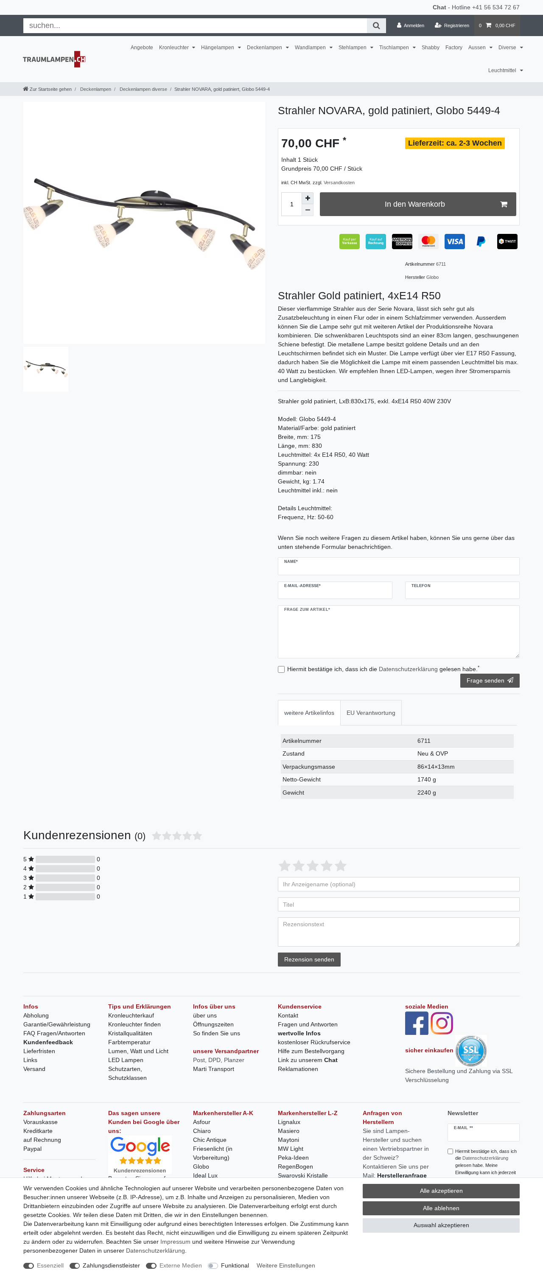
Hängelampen (218, 48)
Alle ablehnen (441, 1208)
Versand (34, 1068)
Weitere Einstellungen (286, 1265)
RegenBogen (295, 1166)
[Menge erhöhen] (307, 198)
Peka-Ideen (293, 1157)
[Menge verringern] (307, 210)
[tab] (309, 712)
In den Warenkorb (415, 204)
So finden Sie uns (216, 1033)
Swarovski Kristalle (303, 1175)
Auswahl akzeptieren (441, 1225)
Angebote (142, 48)
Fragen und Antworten (308, 1024)
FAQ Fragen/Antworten (54, 1033)
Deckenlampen (265, 48)
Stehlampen (353, 48)
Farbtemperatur (129, 1042)
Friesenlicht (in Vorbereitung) (212, 1153)
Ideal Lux (205, 1175)
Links (30, 1060)
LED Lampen (125, 1060)
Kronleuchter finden (134, 1024)
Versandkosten (339, 182)
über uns (205, 1015)
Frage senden (485, 680)
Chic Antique (210, 1139)
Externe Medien (181, 1265)
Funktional (235, 1265)
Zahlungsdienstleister (111, 1265)
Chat (439, 7)
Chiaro (202, 1130)
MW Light (290, 1148)
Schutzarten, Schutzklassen (127, 1073)
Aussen (477, 48)
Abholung (36, 1015)
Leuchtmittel (503, 70)
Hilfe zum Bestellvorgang (311, 1051)
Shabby (430, 48)
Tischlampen (394, 48)
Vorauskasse (40, 1122)
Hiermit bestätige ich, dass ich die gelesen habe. (383, 668)
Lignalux (289, 1122)
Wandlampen (311, 48)
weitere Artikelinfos (309, 712)
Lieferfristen (39, 1051)
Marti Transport (213, 1068)
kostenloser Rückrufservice (314, 1042)
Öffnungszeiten (213, 1024)
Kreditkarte (38, 1130)
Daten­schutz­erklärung (155, 1250)
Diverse (508, 48)
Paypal (32, 1148)
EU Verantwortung (371, 712)
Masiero (288, 1130)
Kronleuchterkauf (131, 1015)
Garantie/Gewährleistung (56, 1024)
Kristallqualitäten (130, 1033)
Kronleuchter (174, 48)
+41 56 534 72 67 (496, 7)
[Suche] (376, 25)
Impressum (175, 1241)
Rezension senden (309, 959)
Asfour (201, 1122)
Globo (201, 1166)
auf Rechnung (42, 1139)
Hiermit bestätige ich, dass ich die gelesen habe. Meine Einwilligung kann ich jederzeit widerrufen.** (486, 1165)
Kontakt (288, 1015)
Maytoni (288, 1139)
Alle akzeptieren (441, 1190)
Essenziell (50, 1265)
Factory (453, 48)
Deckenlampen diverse (142, 89)
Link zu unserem (308, 1060)
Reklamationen (298, 1068)
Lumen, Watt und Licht (138, 1051)
